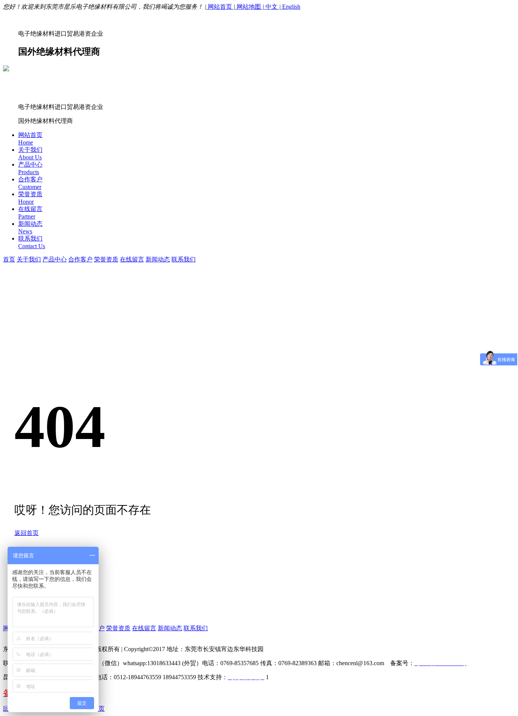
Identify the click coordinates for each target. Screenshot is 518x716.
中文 (271, 6)
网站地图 (248, 6)
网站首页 (220, 6)
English (290, 6)
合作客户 (80, 259)
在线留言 (132, 259)
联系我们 (183, 259)
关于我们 (29, 259)
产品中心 (54, 259)
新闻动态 (158, 259)
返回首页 (26, 533)
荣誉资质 (106, 259)
